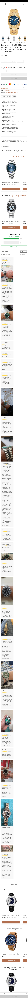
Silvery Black (4, 63)
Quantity (2, 68)
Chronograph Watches (18, 87)
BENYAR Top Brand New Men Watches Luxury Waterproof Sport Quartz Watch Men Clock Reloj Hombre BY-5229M (11, 220)
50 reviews (8, 54)
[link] (5, 987)
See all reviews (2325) (14, 236)
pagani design (15, 92)
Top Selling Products (18, 196)
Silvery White (12, 63)
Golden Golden (20, 63)
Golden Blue (5, 59)
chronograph (9, 92)
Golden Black (12, 61)
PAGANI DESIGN (9, 87)
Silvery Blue (20, 61)
